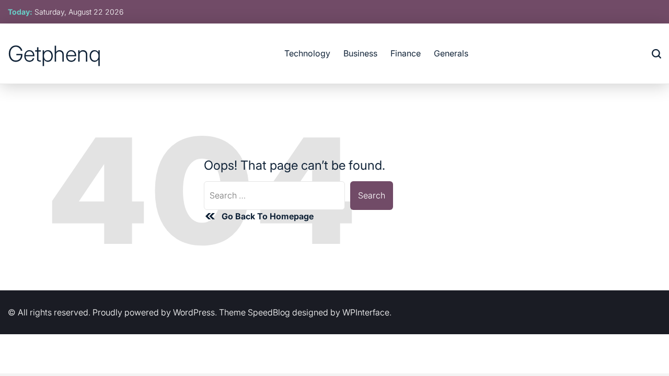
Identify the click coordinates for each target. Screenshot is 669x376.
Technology (307, 53)
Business (360, 53)
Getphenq (54, 54)
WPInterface (365, 312)
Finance (405, 53)
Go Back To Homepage (268, 216)
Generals (451, 53)
